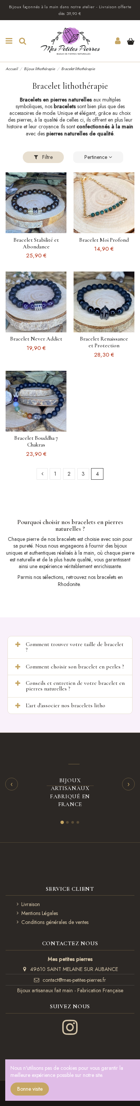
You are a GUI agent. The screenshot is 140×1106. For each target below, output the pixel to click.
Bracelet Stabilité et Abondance (36, 243)
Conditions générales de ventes (54, 922)
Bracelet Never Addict (36, 338)
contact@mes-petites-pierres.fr (74, 980)
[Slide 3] (72, 822)
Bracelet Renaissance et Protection (104, 342)
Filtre (47, 157)
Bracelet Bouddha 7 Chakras (36, 441)
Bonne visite (30, 1089)
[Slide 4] (78, 822)
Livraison (30, 904)
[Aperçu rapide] (36, 230)
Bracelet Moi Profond (104, 239)
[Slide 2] (67, 822)
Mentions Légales (39, 913)
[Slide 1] (62, 822)
